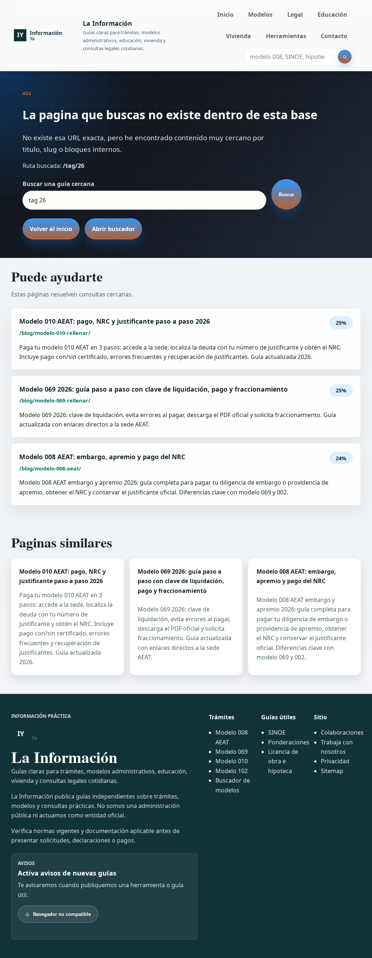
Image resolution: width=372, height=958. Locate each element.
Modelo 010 (231, 761)
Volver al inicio (51, 229)
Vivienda (238, 36)
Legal (295, 15)
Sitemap (332, 771)
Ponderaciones (289, 742)
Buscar (286, 194)
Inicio (225, 15)
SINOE (277, 732)
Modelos (260, 15)
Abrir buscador (113, 229)
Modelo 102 (231, 771)
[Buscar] (345, 57)
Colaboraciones (342, 732)
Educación (332, 15)
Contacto (334, 36)
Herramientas (286, 36)
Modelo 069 (231, 752)
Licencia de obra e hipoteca (283, 761)
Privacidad (335, 761)
